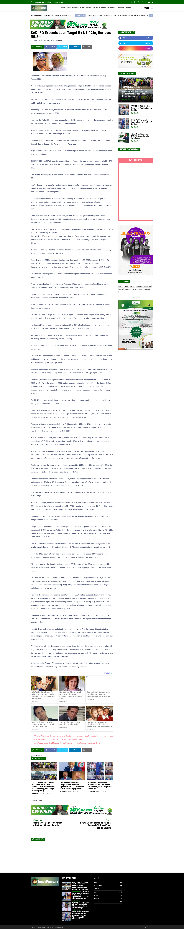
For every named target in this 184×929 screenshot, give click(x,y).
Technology (130, 292)
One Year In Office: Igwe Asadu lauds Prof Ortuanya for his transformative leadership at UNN (68, 15)
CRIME (95, 8)
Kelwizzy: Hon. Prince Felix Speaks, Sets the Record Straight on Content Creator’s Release (142, 15)
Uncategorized (106, 15)
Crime (121, 289)
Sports (96, 902)
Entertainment (137, 289)
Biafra (132, 286)
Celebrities (147, 286)
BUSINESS (102, 8)
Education (128, 289)
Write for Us (59, 2)
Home (128, 927)
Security (96, 898)
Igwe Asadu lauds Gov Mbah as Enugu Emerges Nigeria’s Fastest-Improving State (67, 743)
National (34, 800)
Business (139, 286)
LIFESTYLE (120, 8)
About (49, 2)
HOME (63, 8)
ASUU (120, 286)
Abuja (126, 286)
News (60, 41)
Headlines (147, 289)
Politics (96, 895)
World (138, 292)
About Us (136, 927)
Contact (151, 927)
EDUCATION (111, 8)
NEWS (69, 8)
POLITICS (75, 8)
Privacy (144, 927)
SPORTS (128, 8)
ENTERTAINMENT (86, 8)
